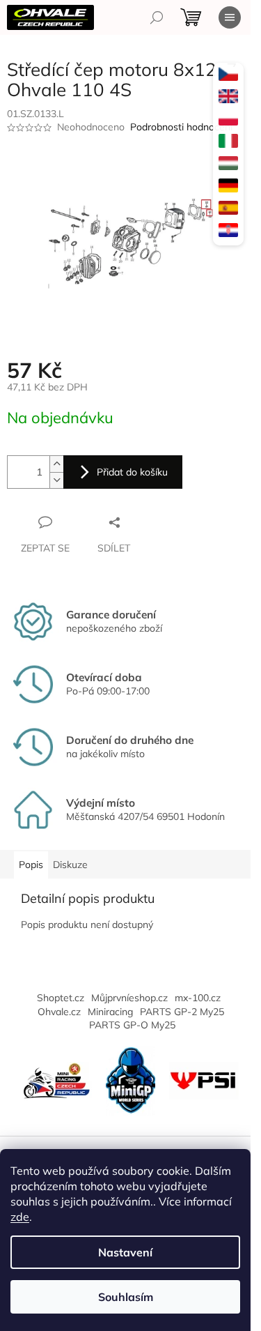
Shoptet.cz (60, 997)
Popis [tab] (31, 864)
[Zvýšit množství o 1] (56, 464)
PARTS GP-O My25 (132, 1025)
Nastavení (125, 1252)
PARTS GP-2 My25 (182, 1011)
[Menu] (230, 17)
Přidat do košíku (132, 472)
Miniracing (110, 1011)
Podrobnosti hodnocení (181, 127)
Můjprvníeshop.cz (129, 997)
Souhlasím (125, 1297)
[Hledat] (157, 17)
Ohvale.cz (59, 1011)
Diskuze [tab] (70, 864)
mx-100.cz (198, 997)
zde (19, 1217)
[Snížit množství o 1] (56, 480)
